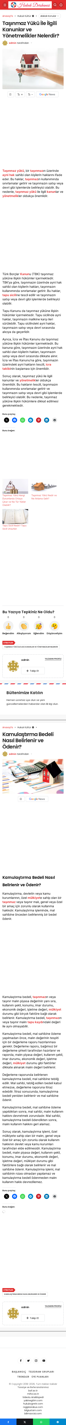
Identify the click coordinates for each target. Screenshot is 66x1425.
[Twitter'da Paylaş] (24, 1422)
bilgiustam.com (33, 1410)
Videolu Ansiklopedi (33, 1397)
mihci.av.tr (33, 1393)
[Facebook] (21, 1361)
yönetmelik (10, 196)
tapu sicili (9, 295)
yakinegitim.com (33, 1400)
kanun (51, 192)
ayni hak (8, 175)
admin (12, 43)
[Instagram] (36, 1361)
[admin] (13, 666)
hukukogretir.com (33, 1403)
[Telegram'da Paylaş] (58, 1422)
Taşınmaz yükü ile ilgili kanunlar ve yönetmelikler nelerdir (31, 647)
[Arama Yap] (55, 4)
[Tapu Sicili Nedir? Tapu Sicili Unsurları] (15, 516)
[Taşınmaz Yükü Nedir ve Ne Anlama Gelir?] (44, 486)
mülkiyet (34, 898)
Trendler (23, 1376)
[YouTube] (44, 1361)
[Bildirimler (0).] (61, 4)
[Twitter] (28, 1361)
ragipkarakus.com (33, 1407)
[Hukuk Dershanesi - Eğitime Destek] (30, 4)
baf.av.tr (33, 1390)
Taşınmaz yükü (13, 171)
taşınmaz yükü (25, 192)
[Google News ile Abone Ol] (47, 94)
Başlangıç (19, 1371)
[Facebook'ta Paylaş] (8, 1422)
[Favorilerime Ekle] (11, 94)
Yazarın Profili (53, 658)
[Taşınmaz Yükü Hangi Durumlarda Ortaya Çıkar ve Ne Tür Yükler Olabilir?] (15, 486)
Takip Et (34, 670)
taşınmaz (36, 171)
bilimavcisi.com (33, 1413)
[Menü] (5, 4)
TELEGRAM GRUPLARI (41, 1371)
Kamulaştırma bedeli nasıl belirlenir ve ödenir (25, 1294)
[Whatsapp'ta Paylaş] (41, 1422)
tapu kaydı (35, 1022)
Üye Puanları (40, 1376)
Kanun (24, 274)
